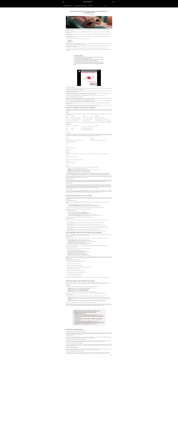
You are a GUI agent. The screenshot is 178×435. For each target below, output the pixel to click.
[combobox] (109, 6)
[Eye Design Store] (88, 2)
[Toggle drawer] (63, 1)
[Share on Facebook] (109, 356)
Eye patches (67, 29)
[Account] (114, 2)
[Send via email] (111, 356)
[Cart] (112, 2)
